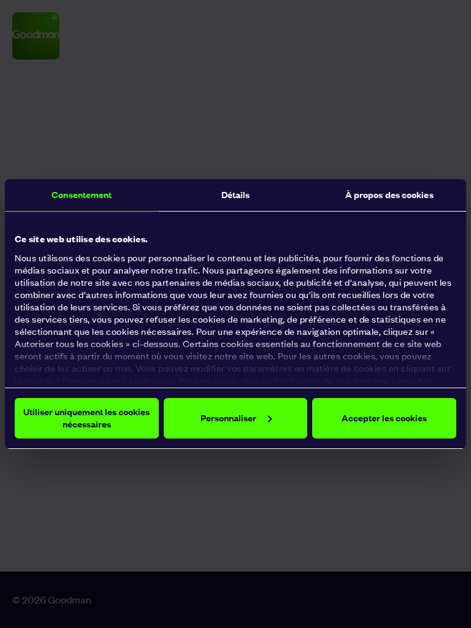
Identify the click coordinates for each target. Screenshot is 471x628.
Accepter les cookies (384, 418)
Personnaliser (228, 418)
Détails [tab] (235, 195)
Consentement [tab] (82, 195)
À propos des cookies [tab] (389, 195)
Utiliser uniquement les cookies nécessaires (86, 418)
